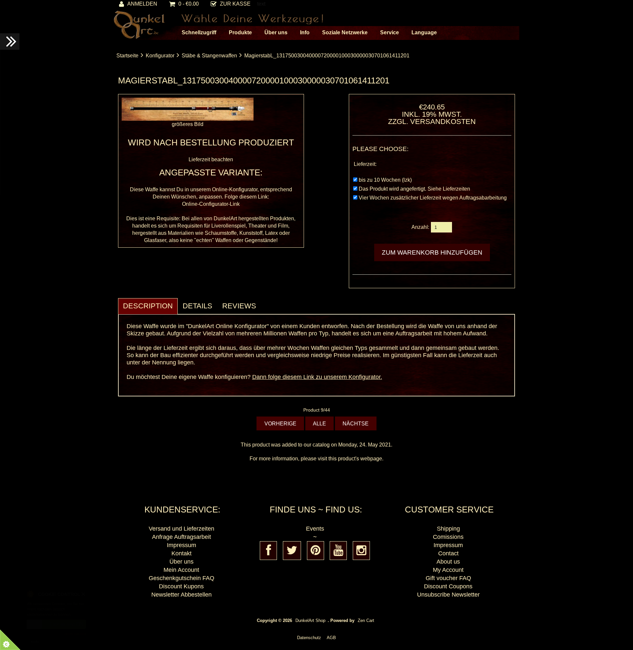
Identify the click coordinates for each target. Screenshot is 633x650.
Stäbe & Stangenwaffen (209, 55)
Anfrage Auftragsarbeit (181, 537)
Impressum (181, 545)
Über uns (181, 561)
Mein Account (181, 570)
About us (448, 561)
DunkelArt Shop (310, 620)
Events (315, 528)
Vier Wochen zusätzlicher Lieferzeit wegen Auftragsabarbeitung (433, 198)
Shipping (448, 528)
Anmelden (142, 4)
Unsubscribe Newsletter (448, 594)
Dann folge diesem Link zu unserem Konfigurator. (317, 377)
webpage (371, 458)
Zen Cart (366, 620)
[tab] (266, 302)
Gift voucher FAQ (448, 578)
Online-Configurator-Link (211, 204)
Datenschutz (309, 637)
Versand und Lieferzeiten (181, 528)
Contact (448, 553)
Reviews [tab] (239, 306)
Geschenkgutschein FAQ (181, 578)
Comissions (448, 537)
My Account (448, 570)
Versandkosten (443, 121)
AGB (331, 637)
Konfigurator (160, 55)
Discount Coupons (448, 586)
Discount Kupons (181, 586)
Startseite (127, 55)
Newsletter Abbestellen (181, 594)
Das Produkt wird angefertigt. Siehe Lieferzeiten (414, 189)
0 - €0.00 (188, 4)
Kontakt (181, 553)
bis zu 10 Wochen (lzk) (385, 180)
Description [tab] (148, 306)
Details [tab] (197, 306)
